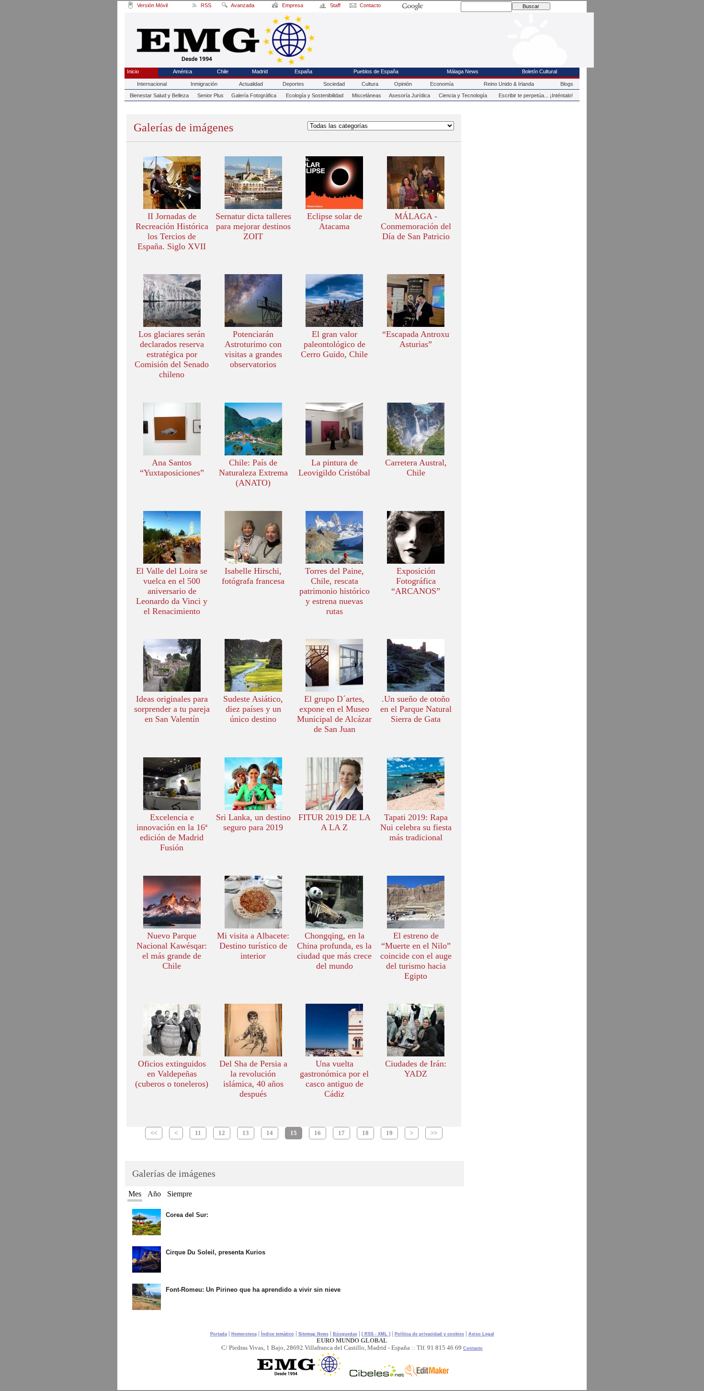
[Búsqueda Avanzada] (224, 6)
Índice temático (277, 1334)
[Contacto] (353, 6)
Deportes (293, 84)
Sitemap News (313, 1334)
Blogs (566, 84)
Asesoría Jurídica (409, 95)
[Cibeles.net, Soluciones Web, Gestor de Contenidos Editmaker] (377, 1374)
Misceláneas (366, 95)
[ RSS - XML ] (376, 1334)
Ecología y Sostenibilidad (314, 95)
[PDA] (131, 6)
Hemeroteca (244, 1334)
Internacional (152, 84)
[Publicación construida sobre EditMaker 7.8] (427, 1374)
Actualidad (251, 84)
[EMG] (302, 1374)
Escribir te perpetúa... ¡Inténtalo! (536, 95)
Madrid (260, 71)
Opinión (403, 84)
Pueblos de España (375, 71)
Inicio (133, 71)
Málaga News (462, 71)
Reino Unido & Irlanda (509, 84)
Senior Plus (210, 95)
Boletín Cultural (539, 71)
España (303, 71)
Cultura (370, 84)
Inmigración (204, 84)
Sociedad (334, 84)
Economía (442, 84)
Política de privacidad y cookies (429, 1334)
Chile (222, 71)
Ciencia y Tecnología (463, 95)
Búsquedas (345, 1334)
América (182, 71)
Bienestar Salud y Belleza (159, 95)
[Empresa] (276, 6)
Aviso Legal (481, 1334)
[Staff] (323, 6)
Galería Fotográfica (253, 95)
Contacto (473, 1348)
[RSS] (194, 6)
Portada (218, 1334)
